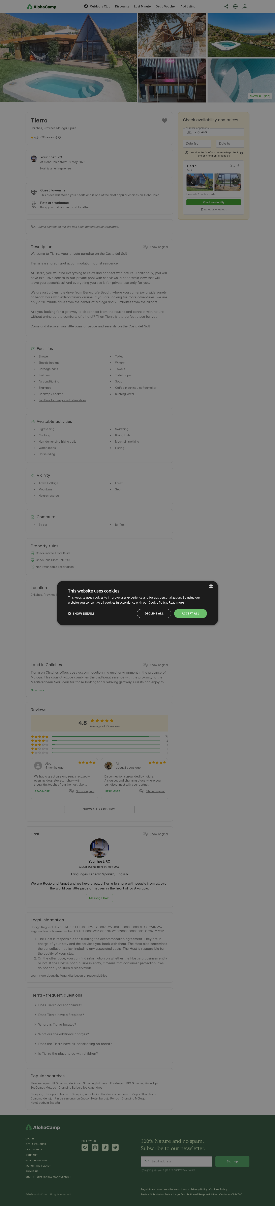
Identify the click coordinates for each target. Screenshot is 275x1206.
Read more (176, 602)
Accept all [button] (190, 613)
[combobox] (211, 586)
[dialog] (137, 603)
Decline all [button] (154, 613)
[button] (81, 613)
